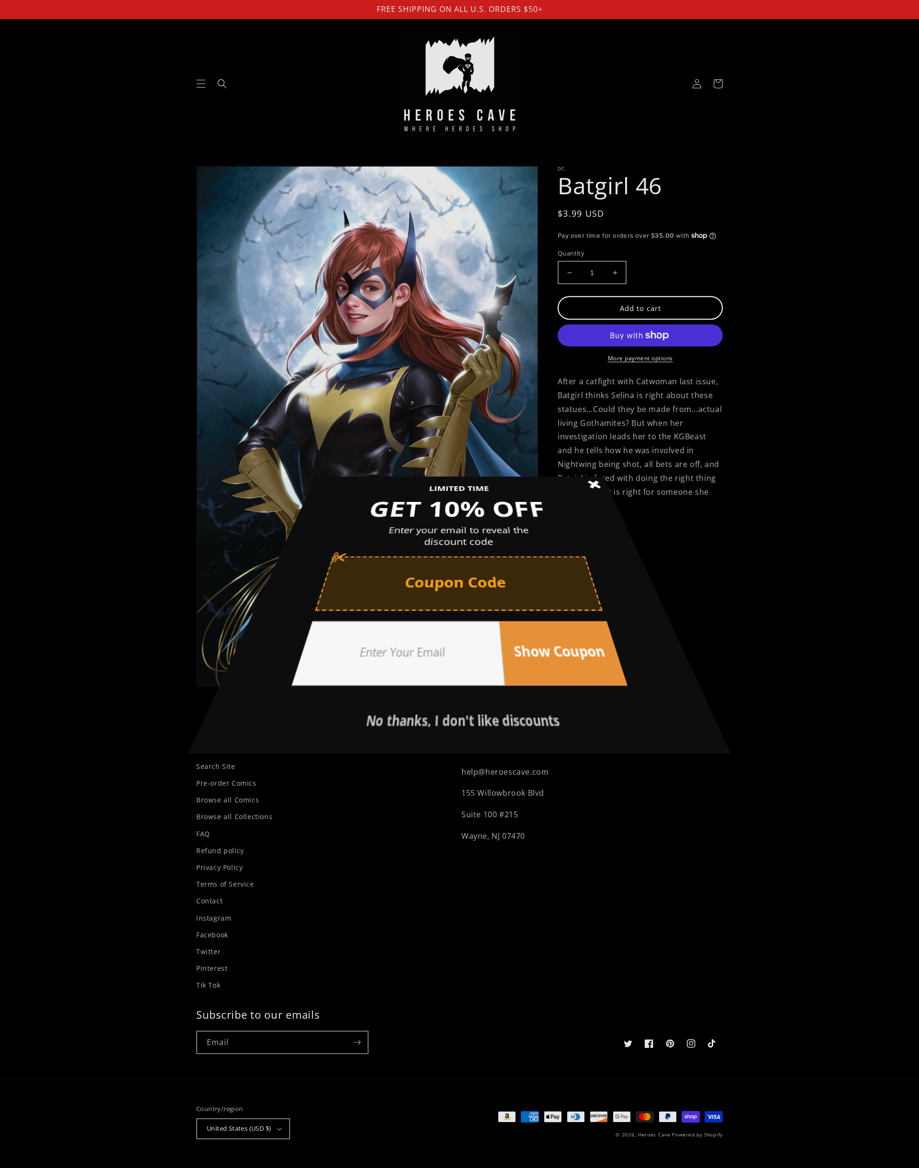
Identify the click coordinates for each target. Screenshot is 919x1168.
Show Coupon (519, 626)
